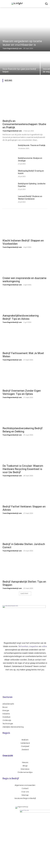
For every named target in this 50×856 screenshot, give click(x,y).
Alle (15, 80)
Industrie (25, 82)
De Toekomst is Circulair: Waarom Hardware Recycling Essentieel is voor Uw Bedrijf (23, 469)
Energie (34, 82)
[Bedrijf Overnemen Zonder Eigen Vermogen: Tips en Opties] (25, 376)
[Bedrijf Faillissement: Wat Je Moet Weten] (25, 339)
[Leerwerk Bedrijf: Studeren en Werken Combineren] (9, 200)
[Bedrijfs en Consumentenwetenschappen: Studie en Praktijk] (25, 101)
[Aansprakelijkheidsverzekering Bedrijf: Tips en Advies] (25, 301)
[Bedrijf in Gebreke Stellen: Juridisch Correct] (25, 529)
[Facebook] (20, 852)
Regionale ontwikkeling (26, 83)
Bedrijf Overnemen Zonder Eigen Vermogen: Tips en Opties (22, 392)
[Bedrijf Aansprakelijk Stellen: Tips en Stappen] (25, 567)
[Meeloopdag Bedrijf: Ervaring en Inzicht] (9, 174)
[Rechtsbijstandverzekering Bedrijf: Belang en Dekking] (25, 414)
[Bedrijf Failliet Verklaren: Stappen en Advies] (25, 492)
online (44, 646)
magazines (33, 646)
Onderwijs (43, 82)
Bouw (45, 80)
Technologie (42, 83)
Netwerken (23, 646)
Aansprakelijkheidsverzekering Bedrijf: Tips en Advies (21, 317)
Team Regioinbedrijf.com (12, 131)
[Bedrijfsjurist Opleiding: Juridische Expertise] (9, 187)
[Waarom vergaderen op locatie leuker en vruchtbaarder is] (25, 30)
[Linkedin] (25, 852)
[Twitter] (30, 852)
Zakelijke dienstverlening (38, 85)
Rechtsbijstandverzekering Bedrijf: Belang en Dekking (23, 430)
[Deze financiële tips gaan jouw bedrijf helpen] (20, 63)
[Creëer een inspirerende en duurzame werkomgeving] (25, 263)
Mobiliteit (36, 80)
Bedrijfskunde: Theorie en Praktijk (31, 145)
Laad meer (24, 593)
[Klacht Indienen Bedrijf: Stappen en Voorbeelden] (25, 226)
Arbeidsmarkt (25, 80)
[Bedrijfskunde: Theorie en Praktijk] (9, 149)
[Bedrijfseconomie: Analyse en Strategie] (9, 161)
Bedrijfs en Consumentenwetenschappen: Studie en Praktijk (24, 124)
